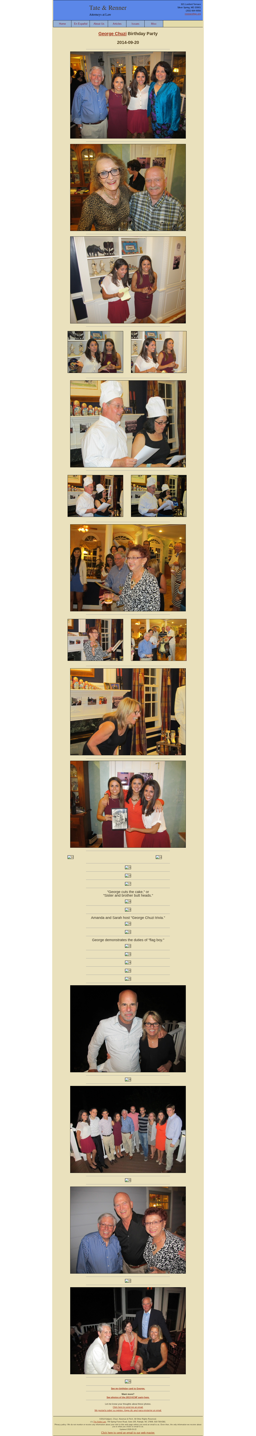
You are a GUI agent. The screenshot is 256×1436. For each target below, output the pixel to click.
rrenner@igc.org (193, 14)
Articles (117, 23)
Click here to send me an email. (128, 1407)
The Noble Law (99, 1422)
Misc (154, 23)
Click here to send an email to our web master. (128, 1432)
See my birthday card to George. (128, 1388)
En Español (80, 23)
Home (62, 23)
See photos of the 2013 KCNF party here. (128, 1397)
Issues (135, 23)
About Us (99, 23)
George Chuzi (112, 33)
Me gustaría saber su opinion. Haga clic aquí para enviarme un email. (128, 1410)
